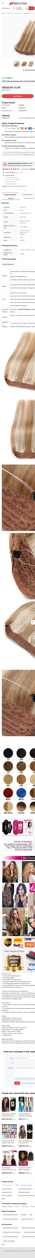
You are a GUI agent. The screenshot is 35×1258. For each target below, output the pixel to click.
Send (17, 1083)
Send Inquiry (18, 96)
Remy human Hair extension (26, 1195)
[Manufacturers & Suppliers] (18, 3)
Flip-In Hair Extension (27, 1219)
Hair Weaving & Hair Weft (10, 1215)
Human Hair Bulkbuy (9, 1241)
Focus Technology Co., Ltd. (22, 1251)
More (3, 1244)
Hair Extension (27, 13)
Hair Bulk (23, 1215)
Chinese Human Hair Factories (11, 1232)
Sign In (4, 186)
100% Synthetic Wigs (24, 1192)
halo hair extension (7, 1195)
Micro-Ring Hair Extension (10, 1219)
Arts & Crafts (10, 13)
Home (3, 13)
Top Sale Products (7, 1189)
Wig (31, 1215)
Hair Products (18, 13)
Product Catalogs (27, 1185)
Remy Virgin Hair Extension (10, 1236)
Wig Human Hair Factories (10, 1228)
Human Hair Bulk (6, 1192)
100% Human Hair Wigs (24, 1189)
